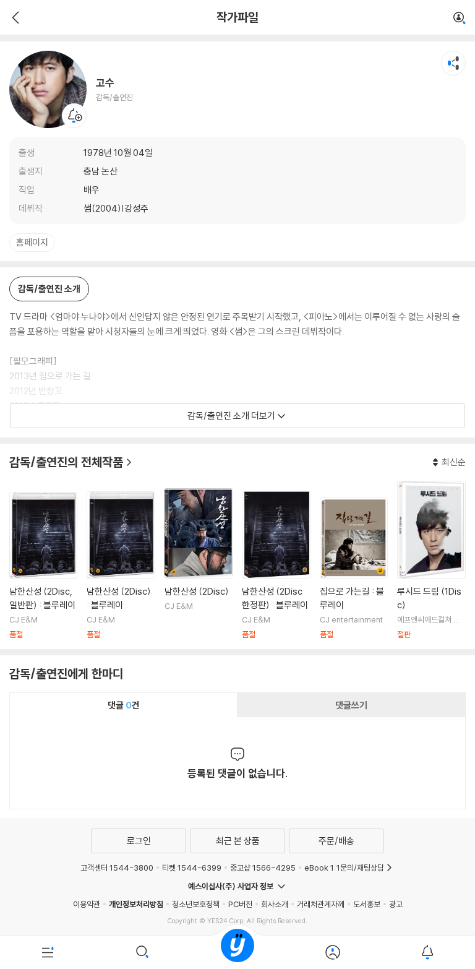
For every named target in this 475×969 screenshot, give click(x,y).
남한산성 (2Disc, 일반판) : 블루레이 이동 (43, 566)
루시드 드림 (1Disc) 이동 (431, 560)
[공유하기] (453, 63)
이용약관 (86, 904)
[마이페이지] (332, 952)
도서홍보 (366, 904)
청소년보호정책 (196, 904)
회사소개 (274, 904)
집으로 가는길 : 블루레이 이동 (354, 568)
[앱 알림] (427, 952)
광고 (396, 904)
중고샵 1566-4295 (263, 867)
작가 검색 (459, 18)
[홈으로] (237, 952)
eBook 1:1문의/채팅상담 (344, 867)
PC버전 (240, 904)
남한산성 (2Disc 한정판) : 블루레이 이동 (276, 565)
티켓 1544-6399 (191, 867)
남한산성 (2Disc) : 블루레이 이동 (121, 565)
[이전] (14, 17)
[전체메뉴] (47, 952)
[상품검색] (142, 952)
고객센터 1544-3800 (116, 867)
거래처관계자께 (320, 904)
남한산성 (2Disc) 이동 (199, 564)
